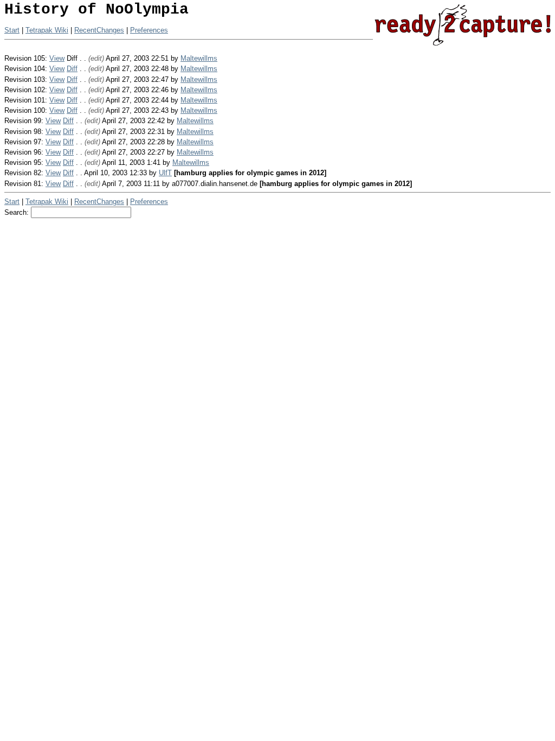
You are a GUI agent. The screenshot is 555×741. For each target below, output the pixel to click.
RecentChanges (99, 30)
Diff (72, 69)
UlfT (165, 173)
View (56, 58)
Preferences (149, 30)
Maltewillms (198, 58)
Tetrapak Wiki (46, 30)
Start (12, 30)
